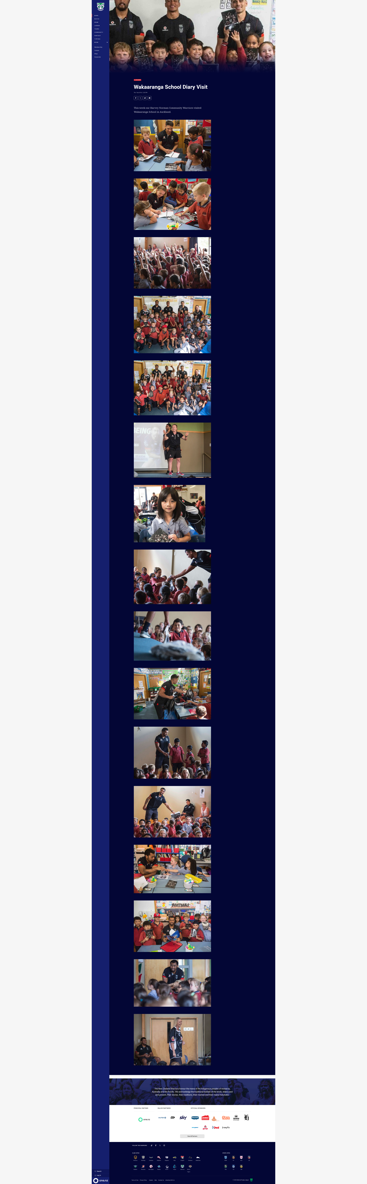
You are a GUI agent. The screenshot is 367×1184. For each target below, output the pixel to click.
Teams (96, 29)
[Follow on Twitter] (160, 1145)
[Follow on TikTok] (151, 1145)
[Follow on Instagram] (164, 1145)
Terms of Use (135, 1180)
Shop (96, 54)
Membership (98, 47)
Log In (99, 1175)
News (96, 15)
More (96, 42)
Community (98, 32)
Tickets (96, 50)
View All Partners (192, 1136)
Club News (137, 80)
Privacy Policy (143, 1180)
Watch (96, 19)
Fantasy (97, 35)
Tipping (97, 39)
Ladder (97, 25)
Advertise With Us (170, 1180)
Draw (96, 22)
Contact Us (161, 1180)
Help (155, 1180)
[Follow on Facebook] (156, 1145)
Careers (151, 1180)
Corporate (97, 57)
